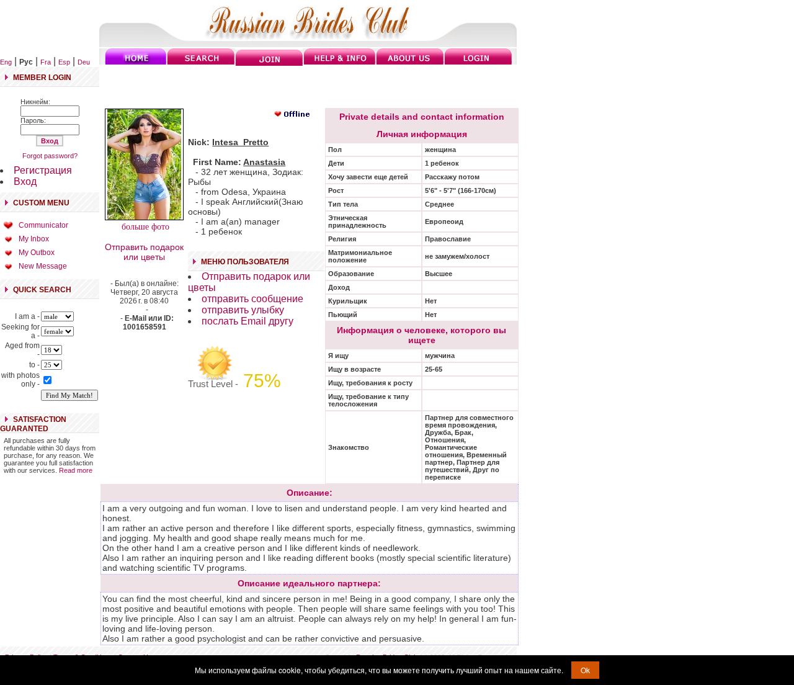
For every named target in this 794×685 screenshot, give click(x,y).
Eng (6, 62)
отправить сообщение (252, 298)
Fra (45, 62)
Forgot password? (50, 155)
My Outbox (37, 252)
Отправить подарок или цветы (144, 252)
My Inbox (34, 239)
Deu (84, 62)
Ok (585, 670)
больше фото (144, 226)
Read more (75, 470)
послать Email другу (247, 321)
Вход (25, 181)
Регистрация (43, 170)
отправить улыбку (243, 310)
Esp (64, 62)
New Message (43, 266)
